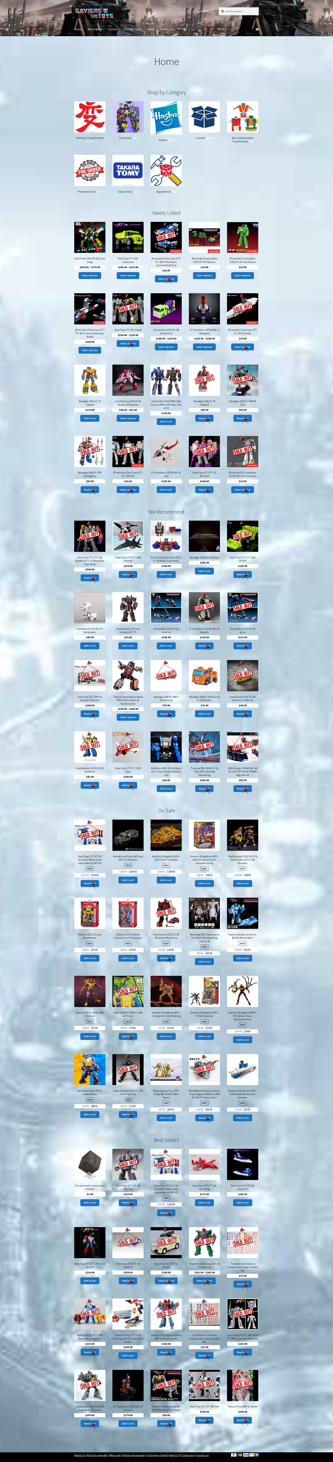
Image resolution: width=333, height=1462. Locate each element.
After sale (115, 1455)
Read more (204, 418)
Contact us (166, 29)
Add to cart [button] (90, 418)
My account (202, 10)
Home (78, 29)
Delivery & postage (134, 1455)
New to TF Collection (181, 1455)
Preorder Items (133, 29)
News (151, 29)
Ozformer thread (157, 1455)
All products (95, 29)
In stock (113, 29)
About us (79, 1455)
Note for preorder (97, 1455)
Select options (90, 275)
